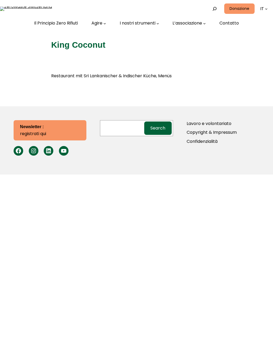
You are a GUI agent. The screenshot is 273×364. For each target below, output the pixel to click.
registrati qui (33, 130)
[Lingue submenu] (266, 8)
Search (157, 128)
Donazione (239, 8)
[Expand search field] (214, 8)
